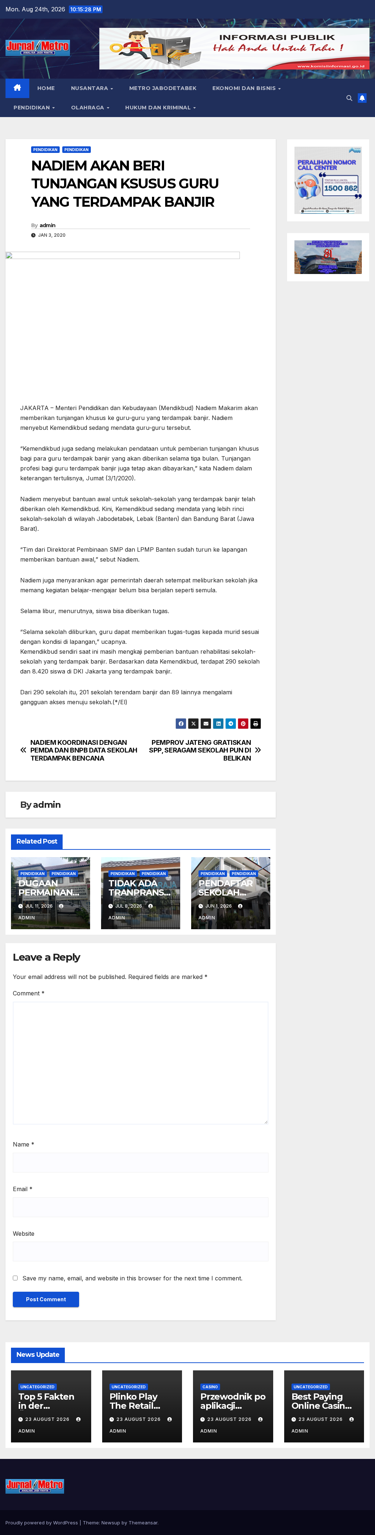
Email (23, 1189)
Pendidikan (33, 107)
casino (210, 1387)
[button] (349, 98)
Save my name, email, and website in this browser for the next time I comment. (132, 1278)
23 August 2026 (48, 1419)
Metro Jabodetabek (163, 88)
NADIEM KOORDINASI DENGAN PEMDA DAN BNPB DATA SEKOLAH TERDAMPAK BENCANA (83, 750)
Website (23, 1233)
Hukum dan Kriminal (159, 107)
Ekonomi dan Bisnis (245, 88)
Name (23, 1144)
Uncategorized (38, 1387)
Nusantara (90, 88)
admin (48, 225)
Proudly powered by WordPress (42, 1522)
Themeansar (143, 1522)
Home (46, 88)
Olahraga (88, 107)
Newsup (110, 1522)
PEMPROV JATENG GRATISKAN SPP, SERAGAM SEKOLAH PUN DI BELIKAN (200, 750)
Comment (29, 993)
